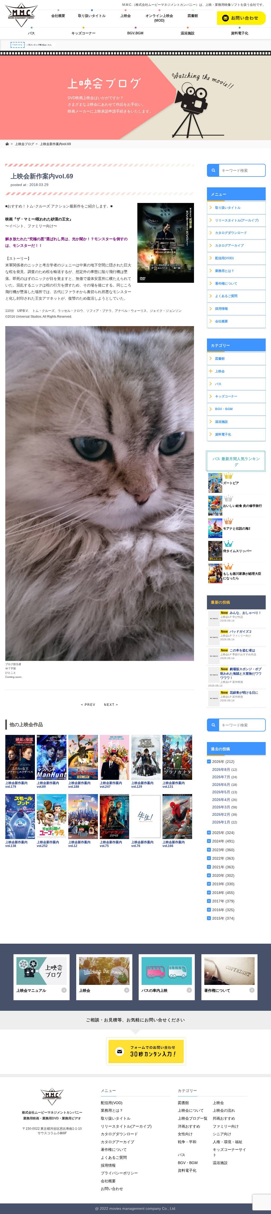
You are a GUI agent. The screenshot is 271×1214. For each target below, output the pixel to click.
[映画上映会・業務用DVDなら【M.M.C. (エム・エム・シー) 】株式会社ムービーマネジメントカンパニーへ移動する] (7, 144)
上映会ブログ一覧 (192, 1118)
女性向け (185, 1134)
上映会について (191, 1110)
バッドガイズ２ (236, 635)
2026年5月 (221, 792)
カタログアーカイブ (229, 245)
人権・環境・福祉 (227, 1142)
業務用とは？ (224, 271)
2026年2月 (221, 814)
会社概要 (58, 16)
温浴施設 (188, 33)
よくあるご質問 (226, 296)
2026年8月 (221, 769)
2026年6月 (221, 784)
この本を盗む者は (238, 654)
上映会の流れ (224, 1110)
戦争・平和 (187, 1142)
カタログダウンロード (231, 233)
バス (31, 33)
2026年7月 (221, 777)
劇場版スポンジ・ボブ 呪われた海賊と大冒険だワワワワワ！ (234, 677)
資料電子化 (239, 33)
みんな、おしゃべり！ (240, 616)
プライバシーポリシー (119, 1173)
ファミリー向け (226, 1126)
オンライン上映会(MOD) (159, 18)
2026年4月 (221, 800)
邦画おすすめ (224, 1118)
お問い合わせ (112, 1189)
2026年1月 (221, 822)
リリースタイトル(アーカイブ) (237, 220)
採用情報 (221, 309)
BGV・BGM (224, 409)
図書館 (193, 16)
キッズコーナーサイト (229, 1152)
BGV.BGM (135, 33)
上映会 (125, 16)
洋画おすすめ (189, 1126)
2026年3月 (221, 807)
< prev (88, 705)
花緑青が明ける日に (239, 696)
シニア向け (222, 1134)
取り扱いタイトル (92, 16)
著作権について (226, 283)
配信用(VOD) (224, 258)
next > (111, 705)
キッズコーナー (83, 33)
